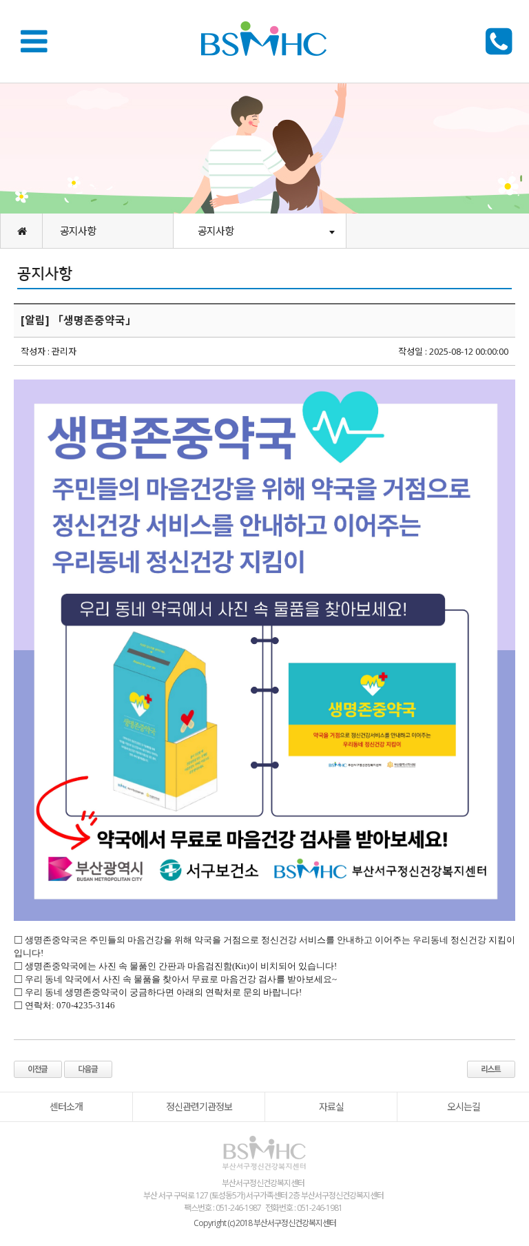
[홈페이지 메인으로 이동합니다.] (21, 231)
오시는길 (463, 1106)
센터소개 (66, 1106)
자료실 (331, 1106)
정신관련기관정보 (199, 1106)
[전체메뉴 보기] (38, 40)
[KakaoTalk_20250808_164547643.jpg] (264, 650)
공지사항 (78, 231)
